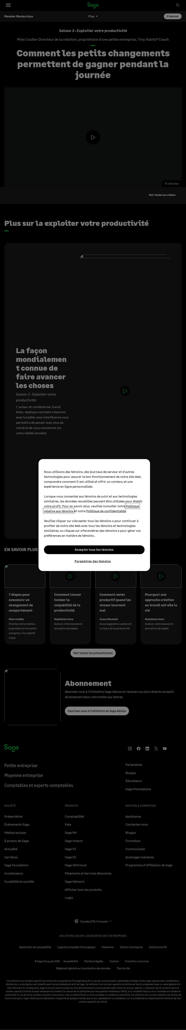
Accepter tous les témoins (94, 549)
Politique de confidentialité (106, 511)
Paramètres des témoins (93, 561)
